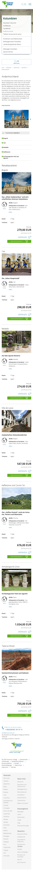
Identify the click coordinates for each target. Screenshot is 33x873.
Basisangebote (22, 809)
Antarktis (6, 781)
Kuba (5, 828)
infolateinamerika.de (8, 733)
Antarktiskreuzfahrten (18, 761)
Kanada (6, 822)
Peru (5, 844)
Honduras (6, 816)
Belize (5, 786)
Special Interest (8, 52)
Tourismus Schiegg (11, 759)
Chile (5, 795)
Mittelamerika (7, 833)
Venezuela (6, 856)
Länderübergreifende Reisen (12, 44)
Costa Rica (7, 798)
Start (3, 67)
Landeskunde (21, 837)
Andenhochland (8, 31)
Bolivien (6, 789)
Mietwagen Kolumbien (10, 49)
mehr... (11, 212)
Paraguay (6, 842)
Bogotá (5, 170)
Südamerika (16, 67)
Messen (19, 859)
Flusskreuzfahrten (7, 763)
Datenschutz (18, 765)
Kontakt (16, 763)
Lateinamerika (24, 759)
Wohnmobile (21, 817)
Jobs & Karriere (21, 862)
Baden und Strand (22, 803)
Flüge (18, 823)
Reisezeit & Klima (22, 834)
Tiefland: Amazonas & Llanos (12, 34)
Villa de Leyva (7, 408)
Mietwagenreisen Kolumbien (12, 42)
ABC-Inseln (7, 778)
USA (5, 853)
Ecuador (6, 805)
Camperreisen (21, 800)
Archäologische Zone (10, 566)
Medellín (5, 328)
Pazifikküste (6, 28)
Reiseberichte (21, 844)
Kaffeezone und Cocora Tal (13, 485)
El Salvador (7, 808)
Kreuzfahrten (21, 795)
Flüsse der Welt (8, 811)
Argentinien (7, 784)
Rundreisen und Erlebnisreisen (12, 39)
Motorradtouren (22, 792)
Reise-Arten (21, 779)
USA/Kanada (5, 761)
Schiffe (19, 820)
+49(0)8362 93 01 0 (13, 729)
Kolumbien (24, 67)
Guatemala (7, 814)
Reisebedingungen (7, 765)
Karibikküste (7, 26)
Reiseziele (8, 67)
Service (19, 846)
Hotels (19, 814)
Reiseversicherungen (23, 825)
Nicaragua (6, 836)
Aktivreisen (20, 782)
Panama (6, 839)
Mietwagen (20, 811)
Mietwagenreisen (22, 789)
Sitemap (13, 767)
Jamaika (6, 819)
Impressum (5, 767)
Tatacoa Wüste (8, 646)
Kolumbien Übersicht (9, 23)
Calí (3, 251)
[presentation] (30, 119)
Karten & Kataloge (22, 852)
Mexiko (6, 830)
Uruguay (6, 850)
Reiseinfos (21, 831)
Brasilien (6, 792)
